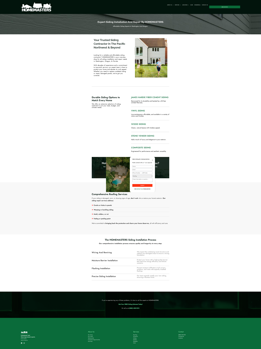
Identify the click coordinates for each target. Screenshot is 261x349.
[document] (130, 174)
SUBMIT (142, 185)
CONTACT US (139, 189)
